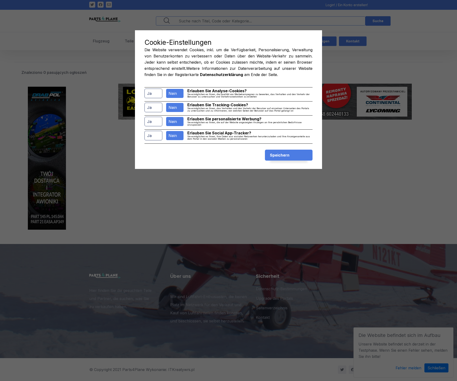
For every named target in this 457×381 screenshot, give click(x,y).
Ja (149, 93)
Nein (173, 93)
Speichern (279, 155)
